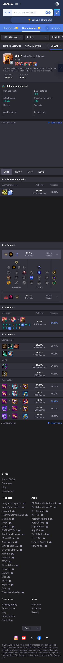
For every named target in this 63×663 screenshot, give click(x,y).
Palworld (6, 511)
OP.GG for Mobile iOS (42, 507)
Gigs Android (38, 526)
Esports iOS (37, 546)
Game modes (31, 28)
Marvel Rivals (8, 538)
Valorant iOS (38, 522)
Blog (4, 487)
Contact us (7, 620)
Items (41, 171)
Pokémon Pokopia (11, 534)
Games (5, 573)
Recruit (35, 612)
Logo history (8, 491)
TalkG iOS (36, 538)
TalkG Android (39, 534)
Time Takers (8, 565)
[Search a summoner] (48, 12)
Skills (30, 171)
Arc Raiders (8, 542)
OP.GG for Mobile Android (44, 503)
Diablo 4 (6, 557)
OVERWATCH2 (9, 530)
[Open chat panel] (60, 68)
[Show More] (18, 4)
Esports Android (40, 542)
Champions (10, 28)
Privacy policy (9, 604)
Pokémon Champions (13, 515)
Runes (18, 171)
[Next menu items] (47, 28)
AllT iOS (36, 515)
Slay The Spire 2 (10, 546)
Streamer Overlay (11, 592)
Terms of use (9, 608)
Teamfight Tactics (11, 507)
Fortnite (6, 553)
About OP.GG (8, 479)
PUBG (5, 522)
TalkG (5, 580)
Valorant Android (40, 519)
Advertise (36, 608)
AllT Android (38, 511)
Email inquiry (8, 616)
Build (6, 171)
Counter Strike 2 (10, 549)
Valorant (6, 519)
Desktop (6, 569)
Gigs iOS (36, 530)
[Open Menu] (57, 4)
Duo (4, 577)
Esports (6, 584)
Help (4, 612)
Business (36, 604)
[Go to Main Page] (8, 4)
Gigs (4, 588)
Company (7, 483)
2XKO (5, 561)
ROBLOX (6, 526)
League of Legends (11, 503)
